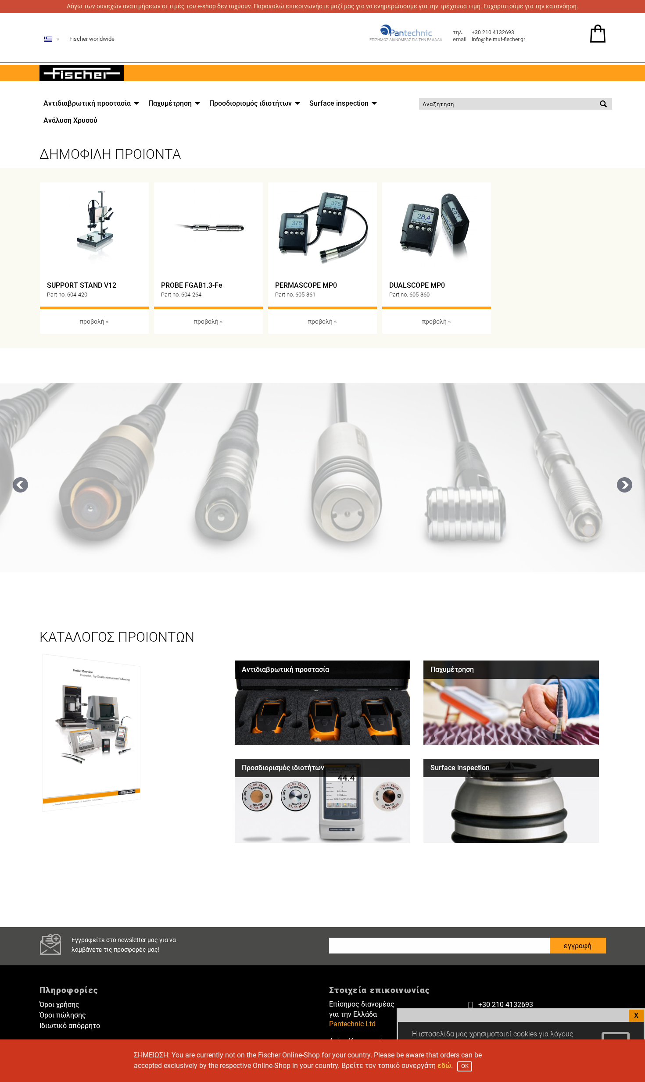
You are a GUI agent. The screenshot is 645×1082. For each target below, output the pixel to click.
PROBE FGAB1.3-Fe (191, 285)
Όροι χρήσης (59, 1004)
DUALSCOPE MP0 (417, 285)
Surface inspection (339, 103)
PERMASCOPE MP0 (306, 285)
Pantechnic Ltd (352, 1024)
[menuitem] (88, 103)
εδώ (444, 1065)
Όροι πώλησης (62, 1015)
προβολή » (94, 321)
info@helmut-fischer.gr (498, 39)
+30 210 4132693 (493, 32)
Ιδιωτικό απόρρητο (69, 1025)
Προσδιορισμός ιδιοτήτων (250, 103)
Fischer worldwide (92, 39)
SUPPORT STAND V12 (81, 285)
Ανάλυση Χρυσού (70, 120)
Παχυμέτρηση (170, 103)
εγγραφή (577, 946)
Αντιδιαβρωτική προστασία (87, 103)
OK (465, 1066)
